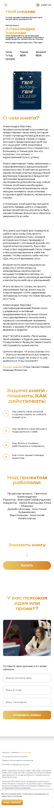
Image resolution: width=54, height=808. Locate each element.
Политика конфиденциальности (15, 764)
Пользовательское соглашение (15, 756)
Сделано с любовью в (16, 752)
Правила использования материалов (17, 760)
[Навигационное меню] (6, 5)
